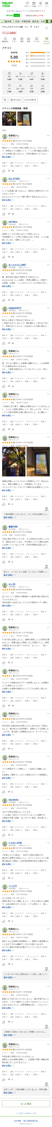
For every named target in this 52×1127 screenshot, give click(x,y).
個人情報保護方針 (30, 1121)
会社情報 (17, 1121)
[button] (9, 119)
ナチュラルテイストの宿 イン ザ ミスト (20, 26)
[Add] (46, 28)
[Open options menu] (48, 135)
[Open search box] (5, 100)
